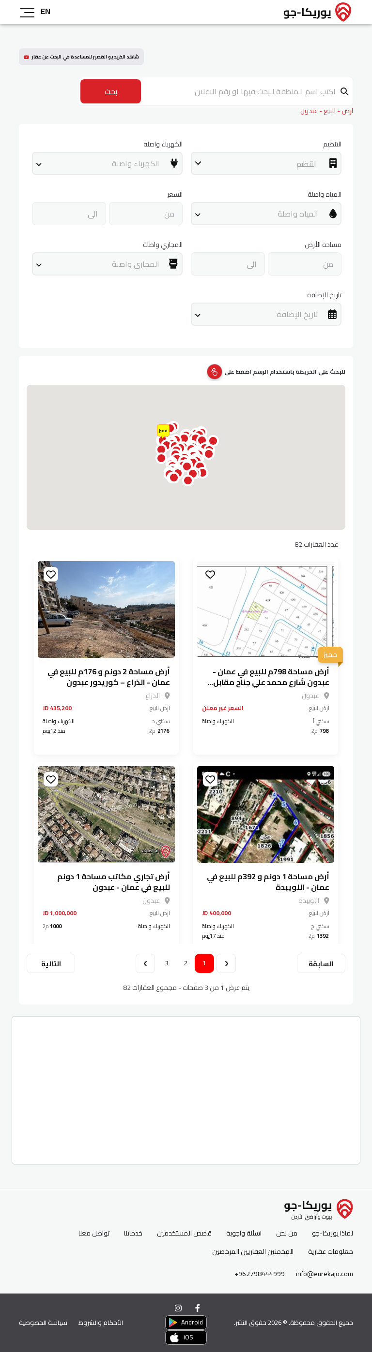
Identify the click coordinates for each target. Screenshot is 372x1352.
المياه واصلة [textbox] (298, 213)
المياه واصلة (324, 194)
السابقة (321, 964)
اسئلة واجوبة (244, 1233)
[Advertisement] (186, 1086)
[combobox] (266, 163)
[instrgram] (178, 1308)
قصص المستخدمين (184, 1233)
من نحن (286, 1233)
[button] (188, 480)
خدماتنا (133, 1233)
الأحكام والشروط (100, 1322)
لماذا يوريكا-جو (332, 1233)
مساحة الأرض (323, 245)
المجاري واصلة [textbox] (135, 264)
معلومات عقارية (330, 1252)
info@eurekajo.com (324, 1274)
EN (45, 11)
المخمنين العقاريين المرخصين (253, 1252)
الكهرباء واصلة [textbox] (135, 163)
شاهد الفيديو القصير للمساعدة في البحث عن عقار (85, 56)
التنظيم (332, 144)
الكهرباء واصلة (163, 144)
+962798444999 (259, 1274)
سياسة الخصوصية (43, 1322)
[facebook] (197, 1308)
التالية (51, 964)
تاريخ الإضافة (324, 295)
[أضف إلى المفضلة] (210, 574)
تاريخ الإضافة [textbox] (297, 314)
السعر (175, 194)
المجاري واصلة (163, 245)
